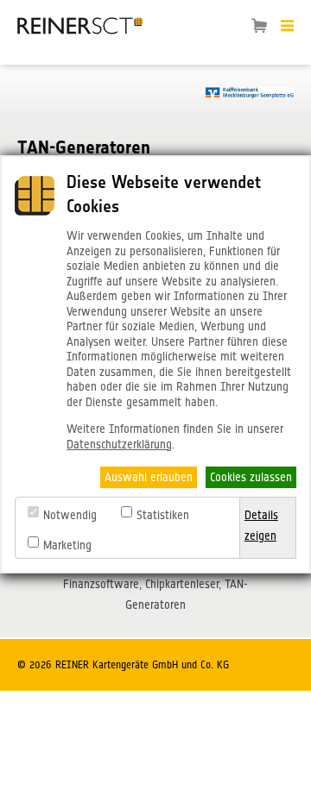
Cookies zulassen (251, 477)
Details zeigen (261, 525)
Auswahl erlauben (149, 477)
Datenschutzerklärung (119, 444)
